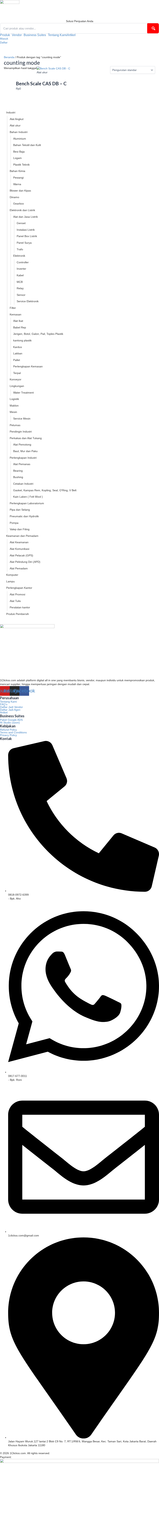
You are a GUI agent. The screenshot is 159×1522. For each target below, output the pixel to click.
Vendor (17, 35)
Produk (5, 35)
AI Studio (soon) (10, 722)
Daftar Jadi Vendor (11, 707)
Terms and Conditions (13, 732)
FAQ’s (3, 704)
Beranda (9, 57)
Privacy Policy (8, 735)
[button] (6, 35)
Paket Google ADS (11, 719)
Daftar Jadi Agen (10, 709)
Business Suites (35, 35)
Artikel (71, 35)
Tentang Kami (57, 35)
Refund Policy (8, 729)
